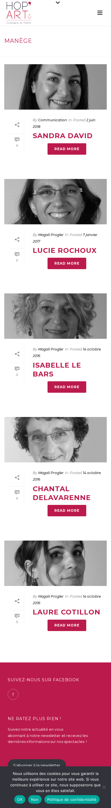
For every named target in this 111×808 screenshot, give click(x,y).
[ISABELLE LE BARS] (55, 316)
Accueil (46, 53)
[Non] (104, 787)
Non (35, 799)
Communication (52, 120)
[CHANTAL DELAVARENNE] (55, 439)
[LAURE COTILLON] (55, 563)
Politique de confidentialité (72, 799)
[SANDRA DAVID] (55, 87)
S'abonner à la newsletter (36, 765)
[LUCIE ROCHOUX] (55, 201)
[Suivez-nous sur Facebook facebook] (13, 694)
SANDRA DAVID (63, 136)
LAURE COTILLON (66, 612)
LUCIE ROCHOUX (65, 250)
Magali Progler (50, 235)
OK (19, 799)
